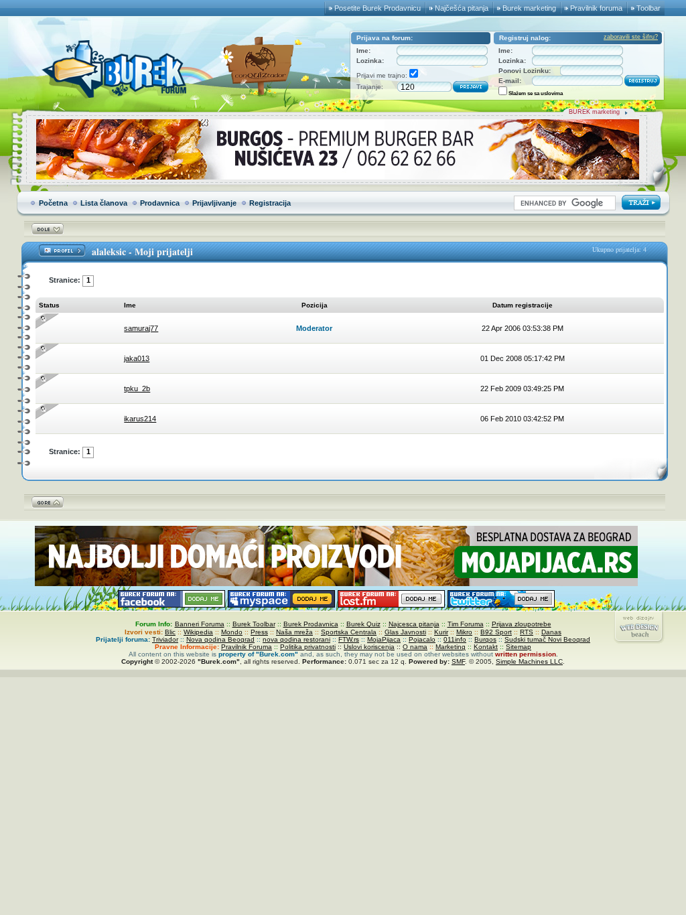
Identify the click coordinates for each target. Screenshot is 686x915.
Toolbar (648, 8)
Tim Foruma (466, 624)
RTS (526, 632)
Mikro (464, 632)
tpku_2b (137, 388)
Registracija (270, 203)
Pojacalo (422, 639)
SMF (458, 661)
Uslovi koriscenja (369, 646)
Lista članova (103, 203)
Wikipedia (198, 632)
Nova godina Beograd (220, 639)
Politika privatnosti (308, 646)
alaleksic (109, 251)
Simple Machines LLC (529, 661)
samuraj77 (141, 328)
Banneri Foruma (199, 624)
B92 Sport (496, 632)
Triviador (165, 639)
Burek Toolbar (253, 624)
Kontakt (486, 646)
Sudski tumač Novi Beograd (547, 639)
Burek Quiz (363, 624)
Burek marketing (529, 8)
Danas (551, 632)
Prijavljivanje (214, 203)
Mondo (232, 632)
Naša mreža (294, 632)
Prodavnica (160, 203)
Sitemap (518, 646)
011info (454, 639)
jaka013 (136, 358)
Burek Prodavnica (310, 624)
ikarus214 (140, 419)
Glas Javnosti (405, 632)
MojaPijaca (384, 639)
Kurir (441, 632)
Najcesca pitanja (414, 624)
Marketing (450, 646)
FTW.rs (348, 639)
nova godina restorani (296, 639)
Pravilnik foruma (596, 8)
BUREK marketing (594, 112)
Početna (53, 203)
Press (259, 632)
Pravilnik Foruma (246, 646)
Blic (170, 632)
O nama (415, 646)
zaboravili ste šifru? (631, 36)
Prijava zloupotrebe (521, 624)
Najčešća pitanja (461, 8)
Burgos (485, 639)
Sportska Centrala (348, 632)
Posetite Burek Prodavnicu (377, 8)
